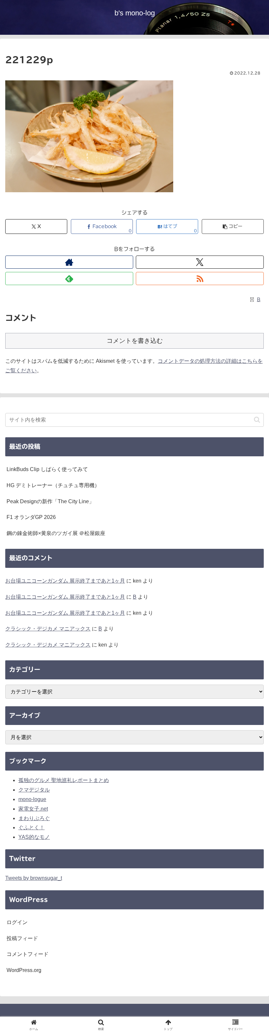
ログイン (17, 922)
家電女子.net (33, 809)
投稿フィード (22, 938)
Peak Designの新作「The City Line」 (50, 501)
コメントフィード (28, 954)
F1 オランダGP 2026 (31, 517)
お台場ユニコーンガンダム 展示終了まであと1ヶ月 (65, 581)
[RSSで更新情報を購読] (200, 278)
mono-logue (32, 799)
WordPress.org (24, 970)
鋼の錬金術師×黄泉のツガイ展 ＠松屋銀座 (56, 533)
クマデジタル (34, 790)
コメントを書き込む (135, 340)
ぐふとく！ (31, 827)
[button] (233, 226)
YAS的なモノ (34, 837)
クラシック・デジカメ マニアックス (48, 628)
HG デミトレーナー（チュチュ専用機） (53, 485)
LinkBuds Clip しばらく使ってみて (47, 469)
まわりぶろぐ (34, 818)
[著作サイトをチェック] (69, 262)
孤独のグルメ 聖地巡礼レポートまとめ (63, 780)
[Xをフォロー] (200, 262)
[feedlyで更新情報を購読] (69, 278)
